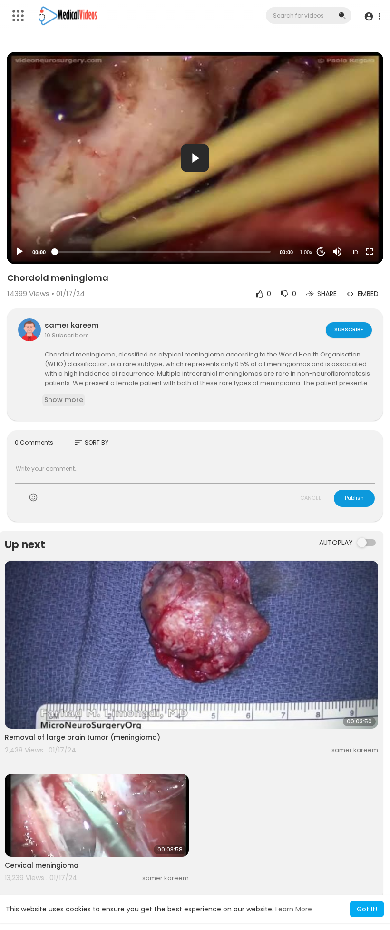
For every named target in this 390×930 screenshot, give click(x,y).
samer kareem (72, 325)
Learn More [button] (293, 909)
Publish (354, 498)
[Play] (19, 252)
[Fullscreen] (369, 252)
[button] (372, 16)
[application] (195, 158)
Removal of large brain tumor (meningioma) (82, 737)
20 (321, 252)
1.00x (306, 252)
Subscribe (348, 329)
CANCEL (310, 498)
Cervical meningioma (41, 865)
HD (354, 252)
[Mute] (337, 252)
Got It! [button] (367, 909)
